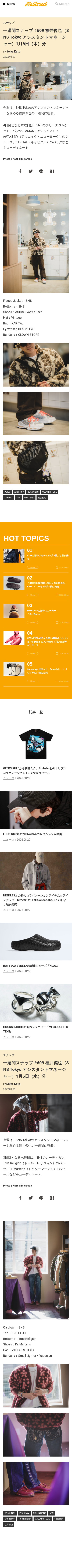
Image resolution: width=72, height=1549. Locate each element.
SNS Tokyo (29, 497)
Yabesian (58, 1519)
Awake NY (19, 492)
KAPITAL (9, 497)
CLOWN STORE (49, 492)
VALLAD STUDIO (43, 1519)
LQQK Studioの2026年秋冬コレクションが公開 (32, 834)
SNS (18, 497)
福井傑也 (42, 497)
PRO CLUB (24, 1513)
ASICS (7, 492)
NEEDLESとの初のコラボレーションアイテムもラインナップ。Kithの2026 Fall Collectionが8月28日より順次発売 (35, 900)
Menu (11, 4)
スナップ (8, 22)
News (32, 567)
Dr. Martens (10, 1513)
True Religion (24, 1519)
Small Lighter (39, 1513)
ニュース (8, 778)
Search (64, 4)
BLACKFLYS (33, 492)
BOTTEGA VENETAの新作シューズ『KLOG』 (31, 965)
